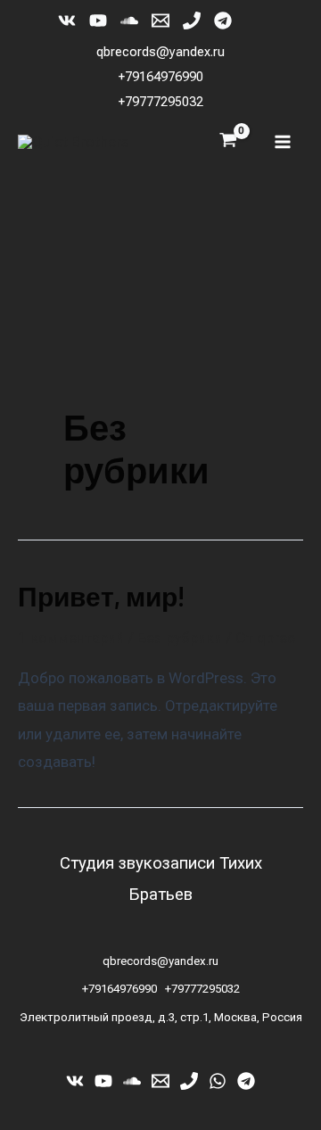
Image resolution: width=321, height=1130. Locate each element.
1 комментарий (71, 638)
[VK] (67, 20)
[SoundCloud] (129, 20)
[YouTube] (98, 20)
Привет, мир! (101, 596)
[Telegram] (223, 20)
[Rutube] (254, 20)
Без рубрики (179, 638)
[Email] (160, 20)
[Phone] (192, 20)
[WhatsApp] (217, 1081)
